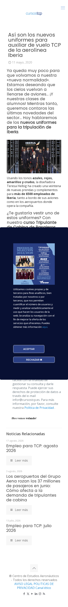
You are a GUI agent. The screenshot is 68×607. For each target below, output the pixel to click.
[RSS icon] (43, 594)
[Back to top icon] (34, 568)
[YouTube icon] (32, 594)
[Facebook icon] (24, 594)
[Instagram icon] (40, 594)
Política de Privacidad (39, 408)
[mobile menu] (63, 7)
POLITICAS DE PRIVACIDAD (35, 586)
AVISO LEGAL (24, 584)
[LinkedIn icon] (36, 594)
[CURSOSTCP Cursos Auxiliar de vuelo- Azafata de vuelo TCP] (34, 13)
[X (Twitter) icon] (28, 594)
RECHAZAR (33, 359)
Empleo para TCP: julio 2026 (29, 528)
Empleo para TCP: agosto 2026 (32, 448)
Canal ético (43, 588)
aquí (44, 327)
